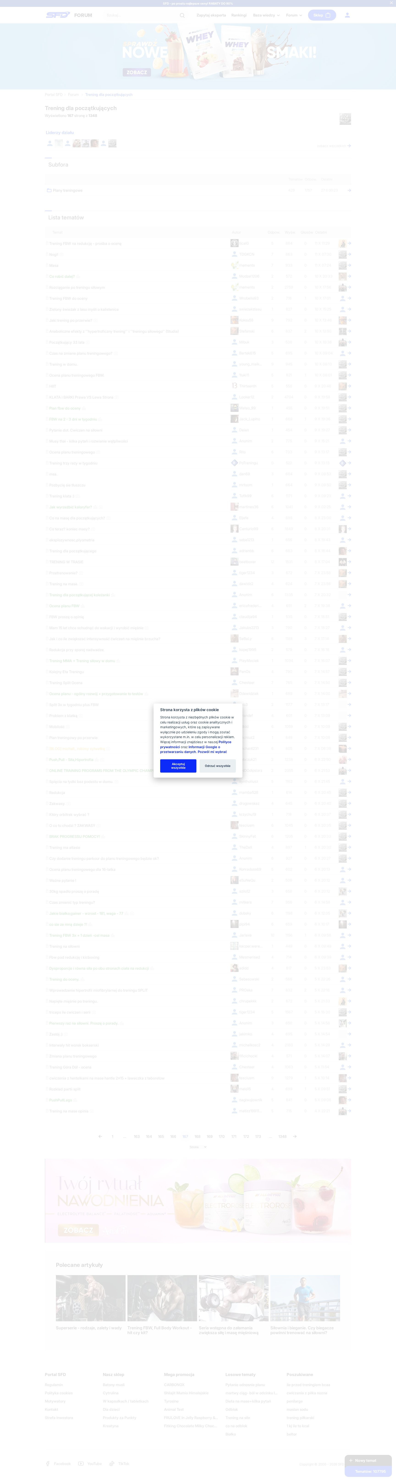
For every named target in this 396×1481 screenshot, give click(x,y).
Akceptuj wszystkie (178, 765)
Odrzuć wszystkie (218, 766)
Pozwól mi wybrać (212, 752)
